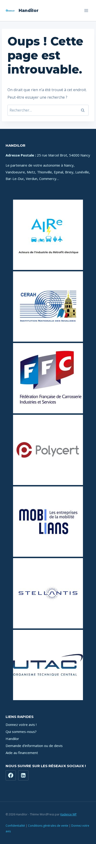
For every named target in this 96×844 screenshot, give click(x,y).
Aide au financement (22, 752)
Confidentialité (15, 826)
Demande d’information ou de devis (34, 745)
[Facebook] (11, 775)
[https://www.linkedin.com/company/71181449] (23, 775)
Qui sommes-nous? (21, 731)
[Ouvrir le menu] (86, 10)
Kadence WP (68, 814)
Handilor (12, 738)
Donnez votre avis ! (21, 724)
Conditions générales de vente (48, 826)
